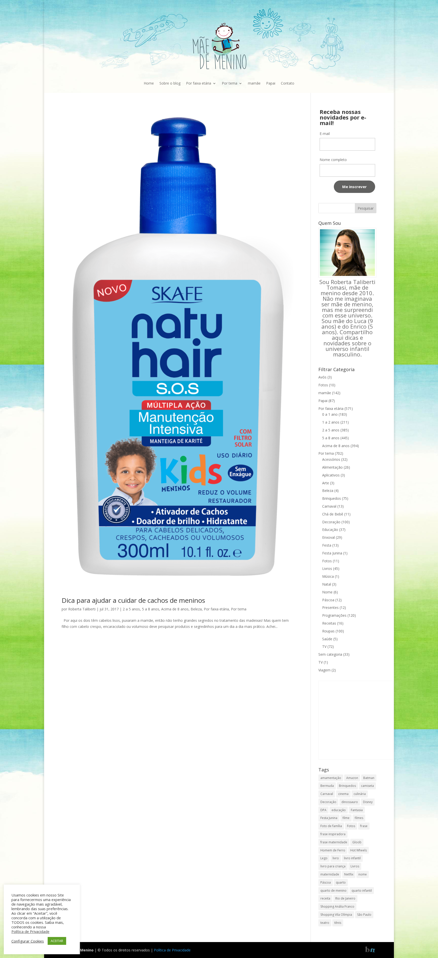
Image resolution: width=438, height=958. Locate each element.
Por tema (229, 83)
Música (328, 576)
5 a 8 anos (150, 609)
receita (325, 898)
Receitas (329, 623)
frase (364, 826)
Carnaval (329, 506)
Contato (287, 83)
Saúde (327, 638)
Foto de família (331, 826)
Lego (323, 858)
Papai (270, 83)
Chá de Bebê (332, 514)
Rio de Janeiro (345, 898)
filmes (359, 818)
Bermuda (327, 786)
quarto (341, 882)
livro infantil (352, 858)
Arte (325, 483)
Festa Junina (332, 553)
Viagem (324, 670)
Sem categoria (330, 654)
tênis (337, 923)
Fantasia (357, 810)
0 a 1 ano (330, 414)
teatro (324, 923)
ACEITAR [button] (57, 941)
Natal (326, 584)
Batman (368, 778)
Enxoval (328, 537)
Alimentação (332, 467)
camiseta (367, 786)
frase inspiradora (332, 834)
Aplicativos (331, 475)
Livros (327, 568)
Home (149, 83)
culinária (360, 794)
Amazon (352, 778)
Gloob (356, 842)
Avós (322, 377)
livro (336, 858)
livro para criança (332, 866)
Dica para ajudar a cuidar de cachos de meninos (133, 600)
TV (324, 646)
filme (346, 818)
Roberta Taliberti (82, 609)
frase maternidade (333, 842)
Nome (327, 592)
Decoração (331, 522)
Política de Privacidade (172, 950)
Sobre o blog (169, 83)
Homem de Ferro (332, 850)
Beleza (196, 609)
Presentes (330, 607)
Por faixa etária (198, 83)
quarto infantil (362, 890)
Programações (334, 615)
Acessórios (331, 459)
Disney (368, 802)
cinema (343, 794)
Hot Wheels (358, 850)
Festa (326, 545)
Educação (330, 529)
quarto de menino (333, 890)
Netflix (348, 874)
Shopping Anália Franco (337, 906)
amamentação (330, 778)
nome (362, 874)
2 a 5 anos (131, 609)
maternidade (329, 874)
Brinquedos (331, 498)
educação (339, 810)
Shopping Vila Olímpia (336, 914)
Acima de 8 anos (175, 609)
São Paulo (364, 914)
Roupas (328, 631)
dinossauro (349, 802)
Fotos (323, 385)
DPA (323, 810)
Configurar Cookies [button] (27, 941)
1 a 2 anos (330, 422)
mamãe (254, 83)
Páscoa (328, 599)
